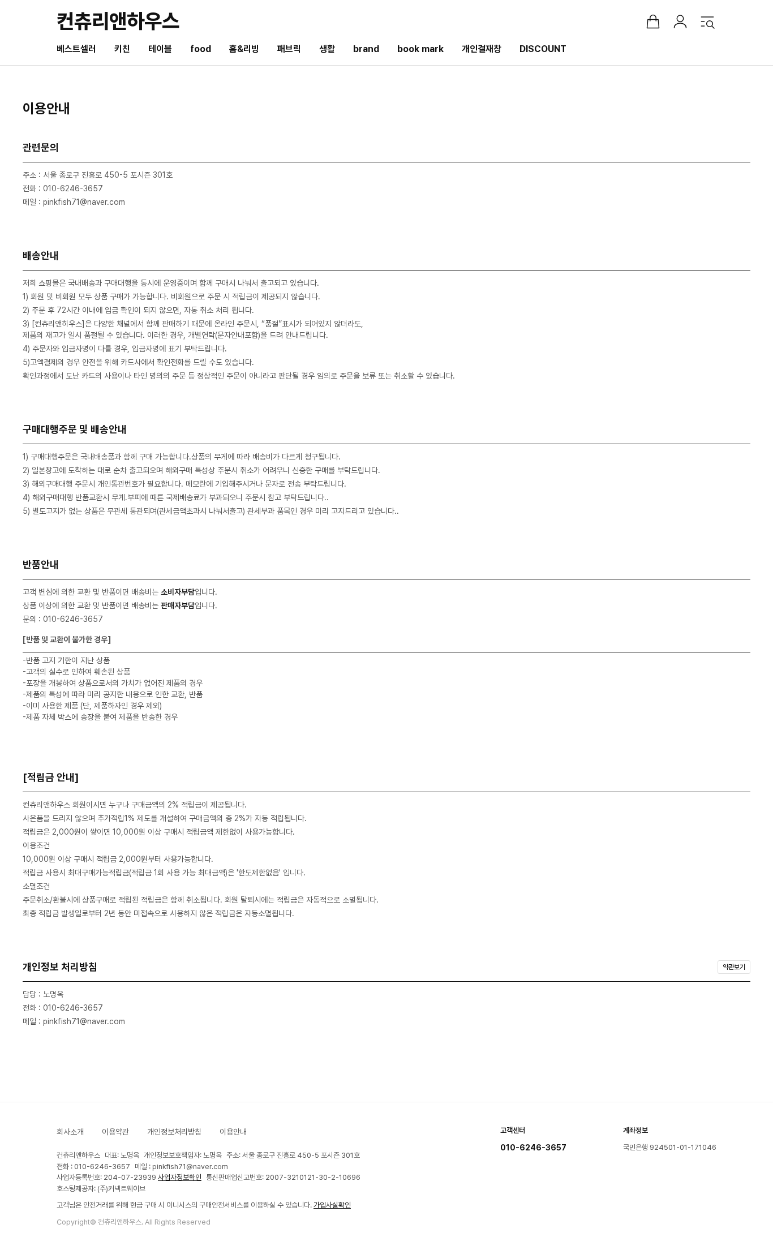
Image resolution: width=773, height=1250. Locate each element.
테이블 (160, 49)
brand (366, 49)
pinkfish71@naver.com (190, 1166)
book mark (420, 49)
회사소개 (70, 1131)
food (200, 49)
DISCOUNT (542, 49)
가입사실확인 (332, 1205)
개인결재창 (481, 49)
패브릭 (289, 49)
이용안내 (233, 1131)
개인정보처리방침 (174, 1131)
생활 (327, 49)
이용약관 (115, 1131)
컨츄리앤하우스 (118, 21)
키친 (122, 49)
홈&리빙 (244, 49)
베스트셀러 (76, 49)
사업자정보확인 (179, 1177)
